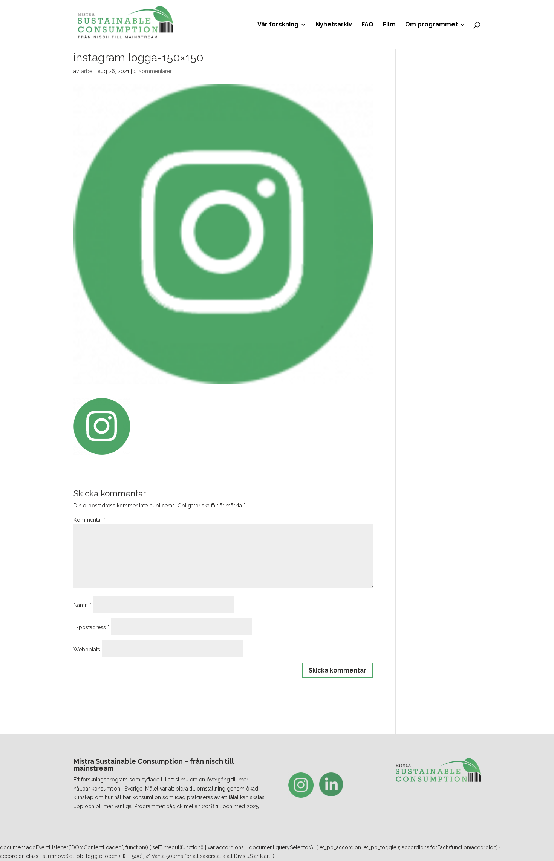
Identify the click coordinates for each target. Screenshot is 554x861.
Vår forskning (277, 25)
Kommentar (89, 520)
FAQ (367, 25)
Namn (82, 605)
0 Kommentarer (152, 71)
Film (389, 25)
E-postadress (91, 627)
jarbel (87, 71)
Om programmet (431, 25)
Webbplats (86, 650)
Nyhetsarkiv (333, 25)
